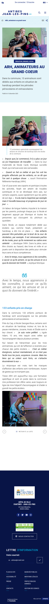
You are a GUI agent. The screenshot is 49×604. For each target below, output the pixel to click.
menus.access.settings (2, 2)
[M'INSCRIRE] (40, 560)
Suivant (44, 431)
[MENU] (45, 13)
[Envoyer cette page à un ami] (43, 20)
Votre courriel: (13, 555)
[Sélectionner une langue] (45, 2)
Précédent (4, 431)
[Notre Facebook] (18, 515)
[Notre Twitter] (22, 515)
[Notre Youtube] (26, 515)
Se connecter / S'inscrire (24, 2)
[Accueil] (2, 20)
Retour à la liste (26, 431)
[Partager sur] (46, 20)
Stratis (45, 599)
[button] (39, 13)
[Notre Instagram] (30, 515)
